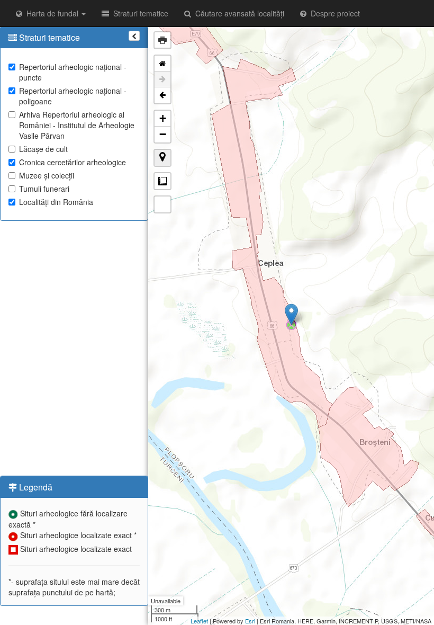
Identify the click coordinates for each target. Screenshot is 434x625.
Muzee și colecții (46, 175)
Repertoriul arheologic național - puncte (72, 72)
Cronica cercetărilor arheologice (72, 162)
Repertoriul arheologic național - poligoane (72, 95)
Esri (250, 621)
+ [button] (162, 118)
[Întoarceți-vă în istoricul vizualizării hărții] (162, 95)
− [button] (162, 134)
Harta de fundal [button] (51, 13)
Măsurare (162, 181)
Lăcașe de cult (43, 149)
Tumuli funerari (44, 188)
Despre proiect (333, 13)
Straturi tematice (138, 13)
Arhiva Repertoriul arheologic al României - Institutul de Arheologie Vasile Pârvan (76, 125)
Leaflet (199, 621)
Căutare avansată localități (237, 13)
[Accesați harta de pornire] (162, 64)
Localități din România (56, 202)
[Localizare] (162, 158)
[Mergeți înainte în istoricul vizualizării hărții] (162, 79)
